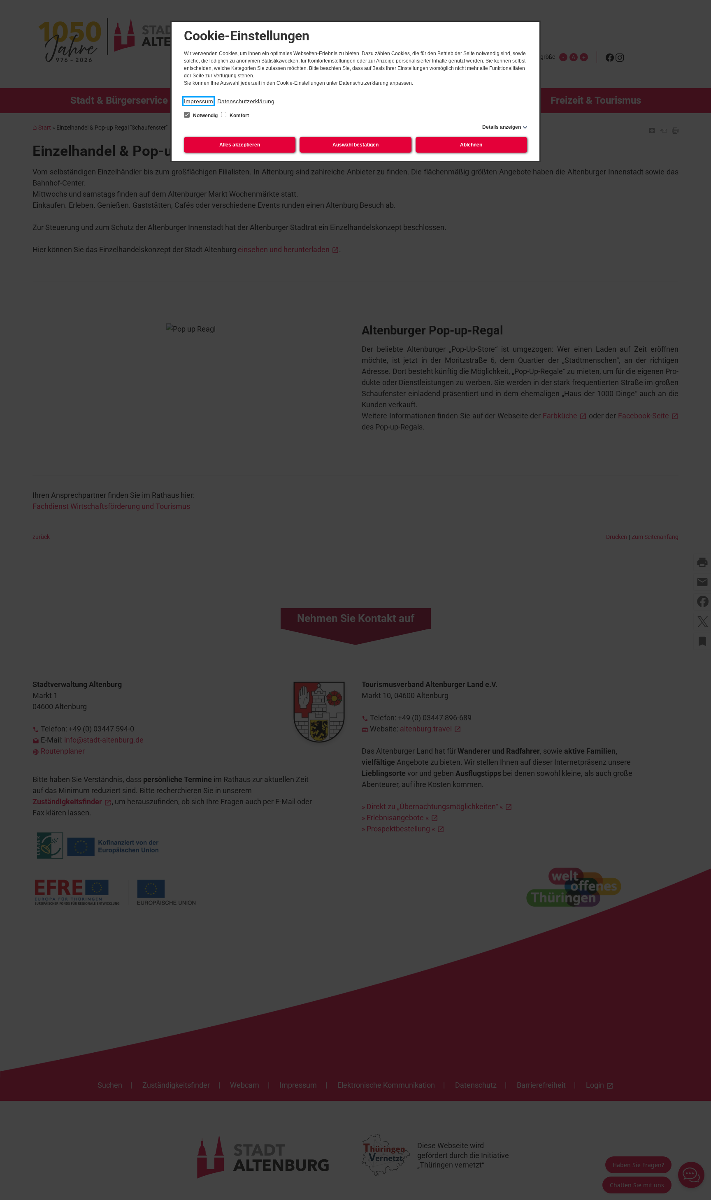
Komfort (238, 115)
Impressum (198, 101)
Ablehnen (471, 145)
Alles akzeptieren (239, 145)
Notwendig (205, 115)
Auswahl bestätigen (355, 145)
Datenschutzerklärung (245, 101)
